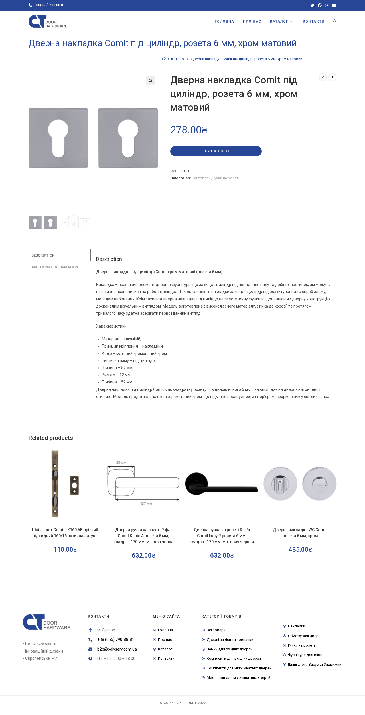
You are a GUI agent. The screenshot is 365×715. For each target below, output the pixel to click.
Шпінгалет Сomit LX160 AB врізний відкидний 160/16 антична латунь (65, 532)
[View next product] (332, 77)
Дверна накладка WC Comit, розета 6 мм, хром (300, 532)
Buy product (216, 151)
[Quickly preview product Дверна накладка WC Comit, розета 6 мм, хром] (334, 456)
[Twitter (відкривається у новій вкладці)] (312, 5)
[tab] (59, 255)
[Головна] (164, 59)
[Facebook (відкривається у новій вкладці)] (319, 5)
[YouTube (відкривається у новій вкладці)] (333, 5)
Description (43, 255)
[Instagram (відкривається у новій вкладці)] (326, 5)
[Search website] (335, 21)
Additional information (54, 267)
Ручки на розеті (225, 178)
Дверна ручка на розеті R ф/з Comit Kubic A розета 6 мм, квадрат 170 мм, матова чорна (143, 535)
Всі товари (201, 178)
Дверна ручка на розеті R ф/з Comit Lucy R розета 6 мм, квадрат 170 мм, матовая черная (222, 535)
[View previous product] (323, 77)
